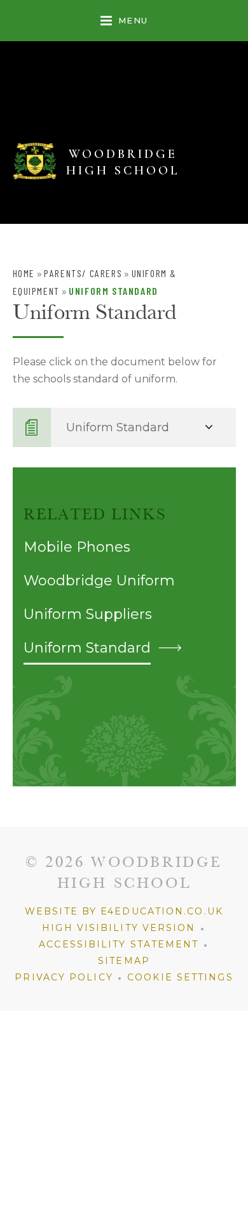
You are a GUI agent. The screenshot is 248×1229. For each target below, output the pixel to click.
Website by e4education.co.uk (124, 911)
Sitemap (124, 960)
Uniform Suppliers (88, 614)
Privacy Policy (64, 977)
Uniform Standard (113, 291)
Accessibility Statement (118, 944)
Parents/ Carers (83, 273)
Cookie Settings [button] (180, 977)
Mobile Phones (77, 547)
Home (24, 273)
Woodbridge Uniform (99, 580)
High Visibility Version (118, 927)
